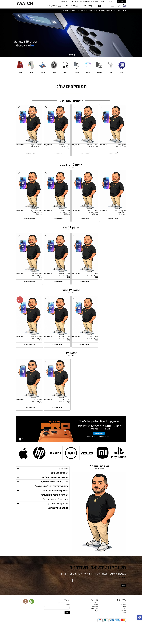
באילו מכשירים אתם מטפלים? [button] (55, 477)
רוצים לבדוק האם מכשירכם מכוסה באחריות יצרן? (85, 1)
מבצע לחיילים (65, 1)
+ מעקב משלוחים (53, 7)
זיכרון (110, 73)
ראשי (124, 607)
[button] (74, 55)
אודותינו (110, 1)
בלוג (125, 609)
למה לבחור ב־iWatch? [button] (58, 507)
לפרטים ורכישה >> (29, 153)
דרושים (124, 11)
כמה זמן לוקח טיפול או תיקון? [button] (55, 490)
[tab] (42, 469)
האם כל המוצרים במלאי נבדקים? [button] (54, 481)
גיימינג (74, 11)
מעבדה (117, 11)
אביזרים (109, 11)
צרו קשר (120, 1)
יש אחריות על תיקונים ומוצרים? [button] (54, 494)
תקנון (96, 611)
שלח (123, 585)
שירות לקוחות (72, 7)
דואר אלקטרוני (122, 577)
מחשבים (99, 73)
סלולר (20, 73)
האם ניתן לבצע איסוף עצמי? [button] (55, 499)
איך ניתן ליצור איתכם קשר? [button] (56, 503)
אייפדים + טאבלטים (85, 11)
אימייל (68, 605)
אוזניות (65, 73)
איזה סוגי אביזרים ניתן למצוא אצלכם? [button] (51, 486)
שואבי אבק (64, 11)
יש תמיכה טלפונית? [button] (59, 473)
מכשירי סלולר (99, 11)
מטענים (77, 73)
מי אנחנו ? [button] (63, 468)
